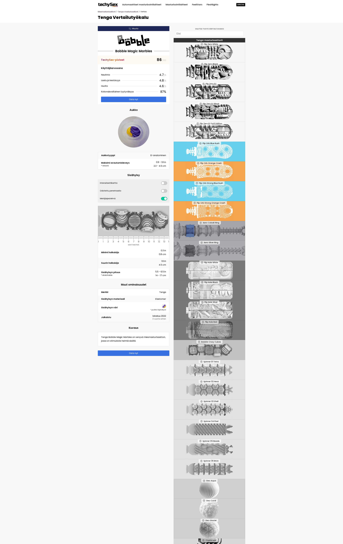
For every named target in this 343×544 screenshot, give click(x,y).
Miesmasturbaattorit (106, 11)
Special (240, 4)
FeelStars (197, 4)
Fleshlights (212, 4)
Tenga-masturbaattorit (128, 11)
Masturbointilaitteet (177, 4)
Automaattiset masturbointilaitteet (141, 4)
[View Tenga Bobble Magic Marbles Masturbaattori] (133, 40)
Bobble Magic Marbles (133, 51)
